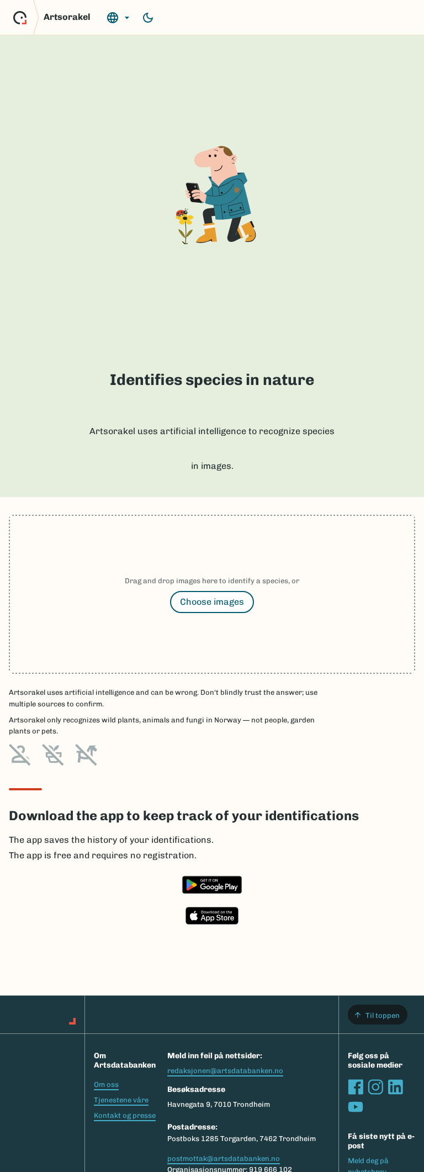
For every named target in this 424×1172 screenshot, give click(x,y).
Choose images (212, 601)
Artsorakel (67, 17)
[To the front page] (20, 17)
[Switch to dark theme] (148, 17)
